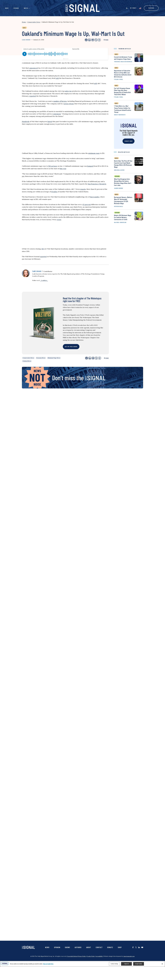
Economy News (40, 358)
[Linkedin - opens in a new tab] (89, 39)
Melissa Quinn (119, 170)
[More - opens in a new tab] (99, 39)
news (116, 54)
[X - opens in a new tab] (96, 39)
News (6, 8)
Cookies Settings (114, 963)
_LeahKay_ (44, 280)
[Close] (162, 964)
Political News (27, 361)
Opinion (16, 8)
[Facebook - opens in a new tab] (86, 39)
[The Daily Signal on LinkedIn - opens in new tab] (139, 947)
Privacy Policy (82, 956)
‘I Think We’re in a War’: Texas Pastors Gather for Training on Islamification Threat (122, 109)
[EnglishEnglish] (140, 8)
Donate (110, 947)
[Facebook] (86, 358)
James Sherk (118, 188)
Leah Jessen (26, 40)
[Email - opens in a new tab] (92, 39)
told (95, 83)
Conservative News (33, 22)
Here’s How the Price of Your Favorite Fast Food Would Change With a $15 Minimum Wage (123, 164)
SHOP (120, 947)
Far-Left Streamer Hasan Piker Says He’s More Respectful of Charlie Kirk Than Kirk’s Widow (122, 91)
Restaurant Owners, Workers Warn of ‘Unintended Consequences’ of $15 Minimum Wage (123, 200)
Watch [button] (26, 8)
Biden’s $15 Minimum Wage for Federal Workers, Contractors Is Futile (122, 217)
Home (24, 22)
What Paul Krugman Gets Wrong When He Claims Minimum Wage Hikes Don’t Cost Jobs (122, 182)
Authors (78, 947)
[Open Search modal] (126, 8)
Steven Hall (118, 206)
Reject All (126, 963)
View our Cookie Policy (48, 964)
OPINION (117, 176)
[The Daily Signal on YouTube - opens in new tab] (142, 947)
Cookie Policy (91, 956)
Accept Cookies (138, 963)
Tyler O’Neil (118, 79)
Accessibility (99, 956)
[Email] (93, 358)
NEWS (116, 158)
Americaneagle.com (128, 956)
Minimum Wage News (54, 358)
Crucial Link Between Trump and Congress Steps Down (123, 58)
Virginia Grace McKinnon (123, 61)
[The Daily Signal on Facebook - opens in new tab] (133, 947)
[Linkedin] (89, 358)
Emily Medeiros (119, 115)
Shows (67, 947)
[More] (99, 358)
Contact (99, 947)
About (88, 947)
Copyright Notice (72, 956)
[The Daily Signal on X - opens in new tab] (136, 947)
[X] (96, 358)
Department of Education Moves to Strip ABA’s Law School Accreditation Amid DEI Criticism (122, 74)
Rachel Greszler (120, 222)
